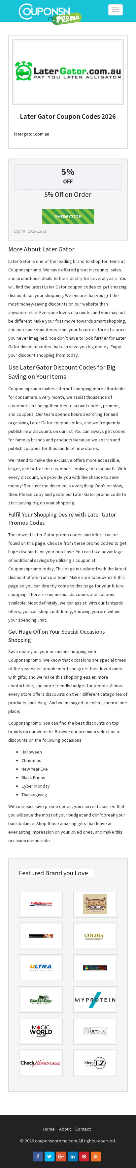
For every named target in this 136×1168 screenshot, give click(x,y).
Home (49, 1129)
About (65, 1129)
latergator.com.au (31, 134)
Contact (83, 1129)
